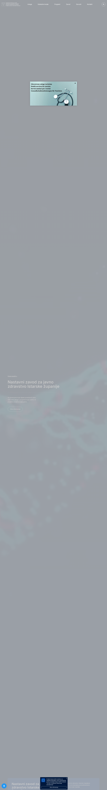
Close (75, 83)
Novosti (78, 4)
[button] (29, 4)
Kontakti (89, 4)
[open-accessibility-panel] (4, 785)
